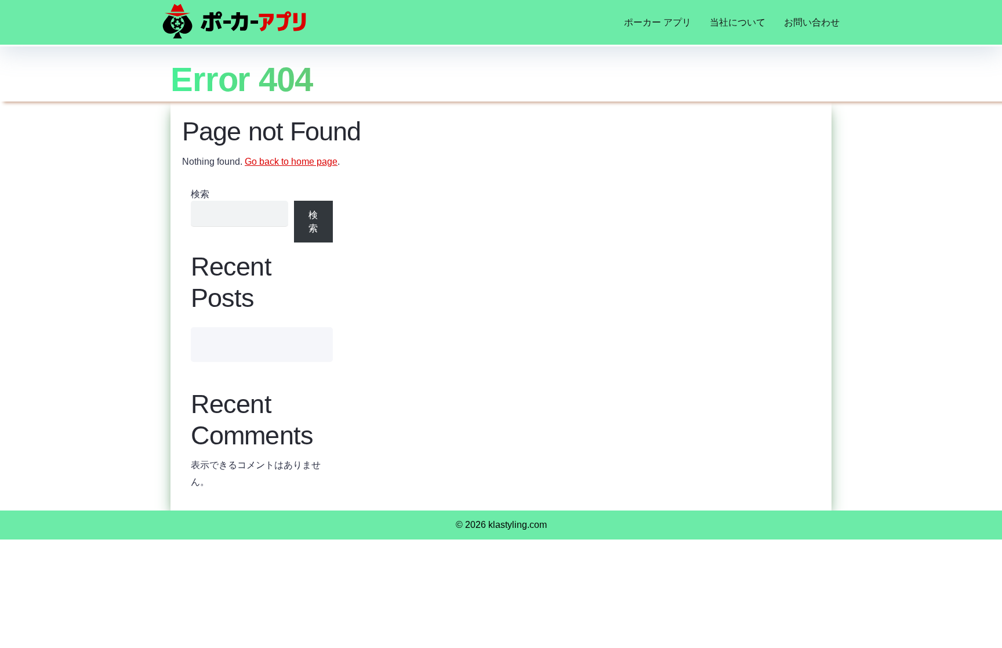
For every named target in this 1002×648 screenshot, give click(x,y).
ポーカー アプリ (657, 22)
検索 (200, 194)
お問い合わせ (812, 22)
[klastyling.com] (234, 21)
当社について (737, 22)
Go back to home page (291, 161)
